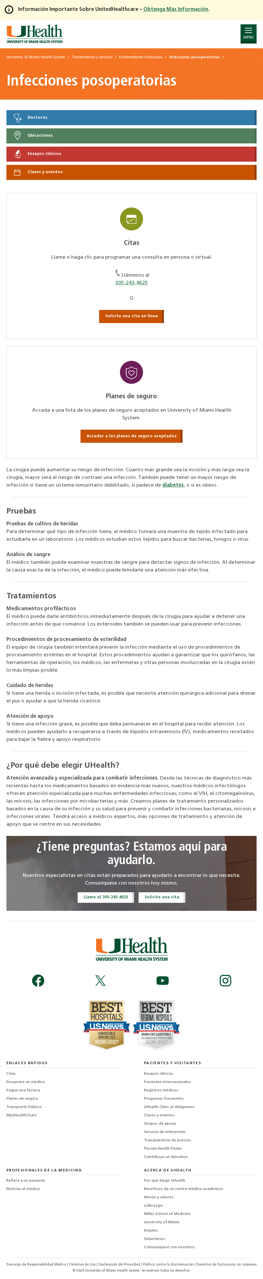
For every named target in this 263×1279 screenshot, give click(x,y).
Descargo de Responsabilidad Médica (36, 1265)
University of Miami (161, 1222)
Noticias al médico (23, 1189)
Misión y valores (159, 1197)
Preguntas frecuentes (164, 1099)
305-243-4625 (131, 283)
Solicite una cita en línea (131, 316)
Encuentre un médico (25, 1082)
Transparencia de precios (167, 1140)
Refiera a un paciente (25, 1181)
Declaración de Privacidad (119, 1265)
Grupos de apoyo (160, 1124)
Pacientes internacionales (167, 1082)
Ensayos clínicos (43, 154)
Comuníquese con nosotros (169, 1247)
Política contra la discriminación (169, 1265)
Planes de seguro (22, 1099)
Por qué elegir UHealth (164, 1181)
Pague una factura (23, 1090)
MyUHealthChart (21, 1115)
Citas (11, 1074)
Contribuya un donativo (166, 1157)
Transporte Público (24, 1107)
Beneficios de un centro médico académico (183, 1189)
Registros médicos (161, 1090)
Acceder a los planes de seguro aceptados (131, 436)
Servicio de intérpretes (165, 1132)
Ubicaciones (39, 136)
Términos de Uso (83, 1265)
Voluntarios (154, 1239)
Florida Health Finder (163, 1149)
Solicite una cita (162, 897)
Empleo (151, 1231)
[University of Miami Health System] (34, 33)
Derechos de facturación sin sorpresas (227, 1265)
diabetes (173, 485)
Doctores (36, 118)
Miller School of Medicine (167, 1214)
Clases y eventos (44, 172)
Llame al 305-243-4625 (106, 897)
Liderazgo (153, 1206)
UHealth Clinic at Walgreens (169, 1107)
